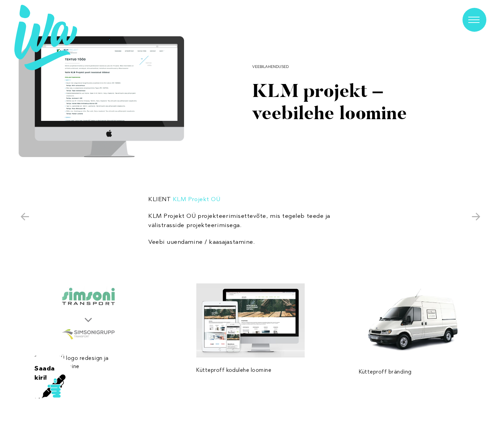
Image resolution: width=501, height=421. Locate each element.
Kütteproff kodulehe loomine (233, 370)
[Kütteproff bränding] (413, 321)
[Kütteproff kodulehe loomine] (250, 320)
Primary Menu (474, 20)
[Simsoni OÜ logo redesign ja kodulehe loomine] (88, 314)
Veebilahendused (270, 66)
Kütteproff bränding (385, 371)
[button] (102, 97)
